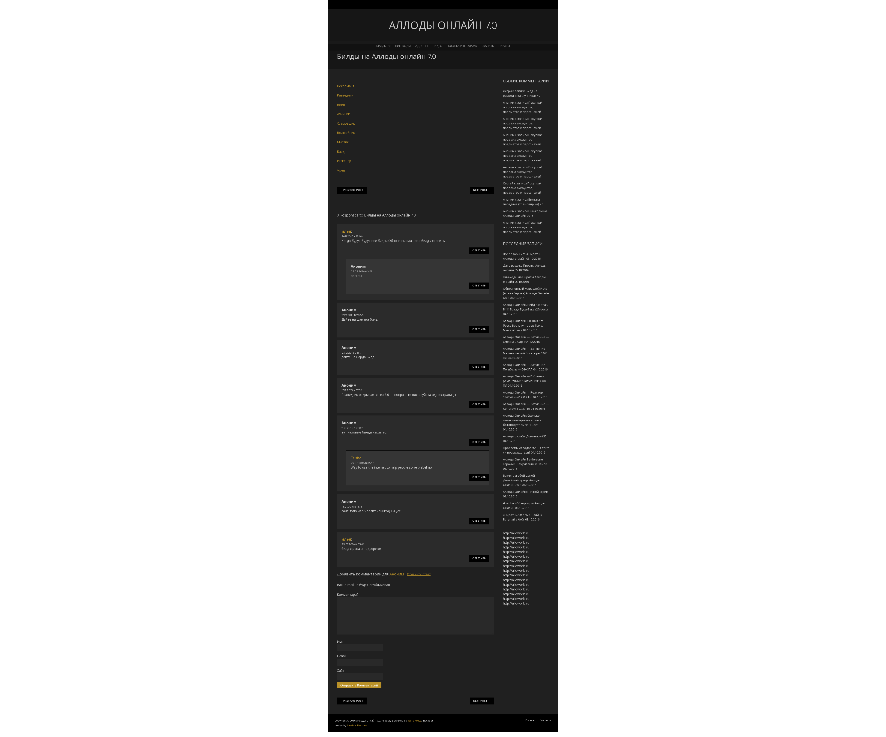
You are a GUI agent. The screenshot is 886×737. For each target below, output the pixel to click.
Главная (530, 720)
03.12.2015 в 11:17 (351, 352)
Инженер (344, 161)
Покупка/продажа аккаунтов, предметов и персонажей (522, 107)
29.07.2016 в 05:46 (352, 544)
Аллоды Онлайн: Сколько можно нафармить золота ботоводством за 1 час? (522, 420)
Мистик (343, 142)
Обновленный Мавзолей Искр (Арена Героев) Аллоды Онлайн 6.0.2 (526, 293)
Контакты (545, 720)
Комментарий (348, 594)
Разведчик (345, 95)
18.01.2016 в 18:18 (351, 506)
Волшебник (346, 132)
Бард (340, 151)
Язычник (343, 114)
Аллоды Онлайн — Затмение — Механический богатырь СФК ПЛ (526, 353)
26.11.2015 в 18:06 (351, 236)
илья (346, 231)
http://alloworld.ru (516, 533)
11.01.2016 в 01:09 (352, 428)
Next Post (480, 190)
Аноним (396, 574)
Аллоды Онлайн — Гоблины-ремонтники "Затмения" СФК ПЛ (524, 381)
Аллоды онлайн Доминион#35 (525, 436)
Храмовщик (346, 123)
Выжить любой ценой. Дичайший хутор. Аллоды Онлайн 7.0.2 (521, 480)
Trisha (356, 458)
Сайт (340, 670)
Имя (340, 641)
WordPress (414, 720)
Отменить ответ (419, 574)
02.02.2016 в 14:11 (361, 271)
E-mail (341, 656)
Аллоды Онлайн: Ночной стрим (525, 492)
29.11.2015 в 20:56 (352, 315)
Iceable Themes (357, 725)
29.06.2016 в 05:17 (362, 463)
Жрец (341, 170)
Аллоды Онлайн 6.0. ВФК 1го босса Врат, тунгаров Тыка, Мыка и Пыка (523, 325)
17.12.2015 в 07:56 (351, 390)
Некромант (345, 86)
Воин (341, 104)
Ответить (479, 250)
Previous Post (353, 190)
